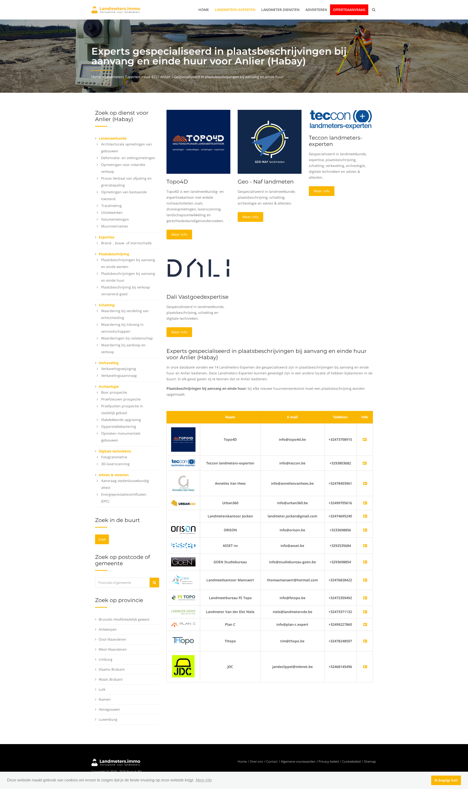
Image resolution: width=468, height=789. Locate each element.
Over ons (256, 761)
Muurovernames (114, 226)
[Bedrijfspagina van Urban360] (365, 503)
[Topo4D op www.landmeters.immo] (198, 141)
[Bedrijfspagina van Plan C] (365, 624)
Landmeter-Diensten (280, 9)
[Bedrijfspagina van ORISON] (365, 530)
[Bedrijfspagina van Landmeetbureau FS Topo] (365, 597)
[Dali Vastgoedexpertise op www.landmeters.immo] (198, 267)
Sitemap (370, 761)
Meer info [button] (204, 780)
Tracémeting (111, 205)
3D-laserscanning (115, 463)
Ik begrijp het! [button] (446, 780)
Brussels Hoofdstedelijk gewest (124, 619)
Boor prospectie (114, 392)
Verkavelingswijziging (118, 368)
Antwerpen (108, 629)
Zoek (102, 539)
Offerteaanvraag (349, 9)
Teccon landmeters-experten (335, 140)
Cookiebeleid (351, 761)
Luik (102, 689)
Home (203, 9)
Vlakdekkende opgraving (121, 419)
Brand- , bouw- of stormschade (126, 243)
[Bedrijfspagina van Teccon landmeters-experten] (183, 462)
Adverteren (316, 9)
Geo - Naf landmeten (266, 181)
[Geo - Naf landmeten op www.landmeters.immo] (270, 141)
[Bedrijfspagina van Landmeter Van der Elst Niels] (365, 611)
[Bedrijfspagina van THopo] (365, 641)
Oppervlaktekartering (118, 426)
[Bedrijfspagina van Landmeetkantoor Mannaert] (365, 580)
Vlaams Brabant (112, 669)
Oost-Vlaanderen (112, 639)
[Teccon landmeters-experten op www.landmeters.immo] (341, 119)
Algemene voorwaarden (298, 761)
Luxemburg (108, 719)
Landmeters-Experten (235, 9)
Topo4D (177, 181)
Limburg (105, 659)
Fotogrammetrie (114, 457)
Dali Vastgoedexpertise (197, 297)
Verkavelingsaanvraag (119, 375)
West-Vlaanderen (113, 649)
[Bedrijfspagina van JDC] (365, 666)
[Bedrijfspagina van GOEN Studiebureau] (365, 562)
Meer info (179, 234)
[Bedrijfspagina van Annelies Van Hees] (365, 483)
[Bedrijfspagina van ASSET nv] (365, 545)
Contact (272, 761)
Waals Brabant (111, 679)
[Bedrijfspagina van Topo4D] (183, 439)
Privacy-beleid (329, 761)
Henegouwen (109, 709)
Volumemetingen (115, 219)
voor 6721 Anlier (157, 76)
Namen (105, 699)
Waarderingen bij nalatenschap (127, 338)
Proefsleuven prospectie (121, 399)
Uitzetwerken (112, 212)
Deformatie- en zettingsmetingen (128, 157)
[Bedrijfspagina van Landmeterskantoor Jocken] (365, 516)
